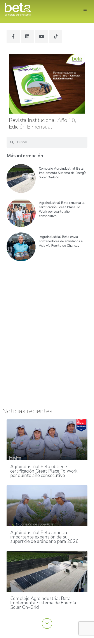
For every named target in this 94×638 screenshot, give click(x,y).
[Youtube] (41, 36)
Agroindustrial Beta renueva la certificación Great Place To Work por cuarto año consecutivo (62, 209)
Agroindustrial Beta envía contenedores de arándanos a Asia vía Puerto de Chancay (61, 241)
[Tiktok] (55, 36)
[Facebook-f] (13, 36)
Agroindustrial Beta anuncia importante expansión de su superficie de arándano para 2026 (44, 536)
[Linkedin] (27, 36)
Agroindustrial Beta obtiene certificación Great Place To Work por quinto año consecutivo (43, 471)
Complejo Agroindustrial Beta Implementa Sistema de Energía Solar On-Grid (62, 172)
